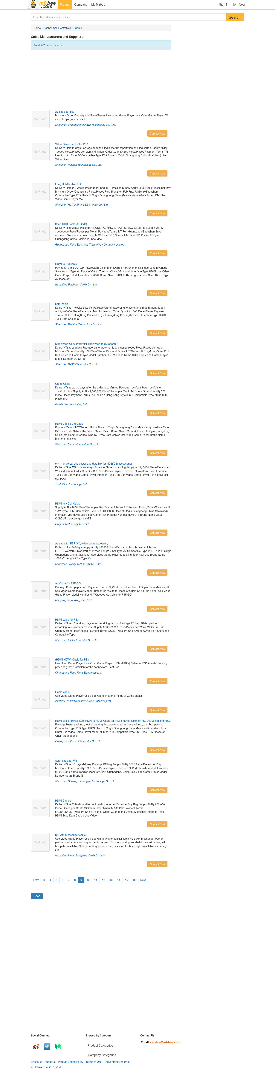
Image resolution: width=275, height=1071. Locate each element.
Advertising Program (117, 1062)
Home (37, 28)
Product (65, 4)
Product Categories (100, 1045)
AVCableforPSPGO (68, 583)
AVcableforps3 (64, 111)
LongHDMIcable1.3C (68, 184)
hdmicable (61, 304)
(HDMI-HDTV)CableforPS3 (72, 659)
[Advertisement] (101, 80)
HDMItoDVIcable (66, 264)
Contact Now (157, 133)
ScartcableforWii (66, 760)
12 (103, 880)
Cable (78, 28)
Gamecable (62, 692)
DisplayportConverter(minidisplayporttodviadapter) (86, 344)
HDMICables (63, 800)
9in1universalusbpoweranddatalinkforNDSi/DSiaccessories (93, 463)
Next (143, 880)
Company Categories (102, 1055)
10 (88, 880)
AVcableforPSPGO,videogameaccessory (81, 543)
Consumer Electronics (58, 28)
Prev (36, 880)
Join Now (239, 4)
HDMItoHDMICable (67, 503)
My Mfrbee (98, 4)
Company (80, 4)
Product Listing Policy (70, 1062)
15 (126, 880)
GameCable (62, 383)
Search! (235, 17)
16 (134, 880)
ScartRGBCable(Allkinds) (71, 224)
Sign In (223, 4)
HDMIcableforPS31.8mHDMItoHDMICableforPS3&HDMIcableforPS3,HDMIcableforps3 (113, 720)
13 (111, 880)
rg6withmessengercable (70, 835)
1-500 (36, 896)
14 (118, 880)
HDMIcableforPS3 (67, 619)
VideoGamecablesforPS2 (71, 144)
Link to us (36, 1062)
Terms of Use (94, 1062)
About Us (50, 1062)
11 (95, 880)
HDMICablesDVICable (69, 423)
